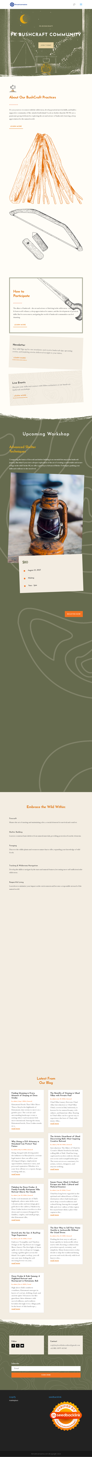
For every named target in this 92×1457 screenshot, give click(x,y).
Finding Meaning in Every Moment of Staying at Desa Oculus (24, 1095)
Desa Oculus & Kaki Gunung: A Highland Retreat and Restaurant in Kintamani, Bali (25, 1278)
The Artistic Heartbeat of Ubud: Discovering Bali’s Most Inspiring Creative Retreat (65, 1139)
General (29, 1101)
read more (15, 1129)
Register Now (74, 614)
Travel (30, 1238)
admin (15, 1101)
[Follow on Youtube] (22, 1345)
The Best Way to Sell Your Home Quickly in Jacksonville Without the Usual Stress (65, 1230)
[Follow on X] (18, 1345)
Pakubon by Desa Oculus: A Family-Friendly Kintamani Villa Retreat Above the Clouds (25, 1189)
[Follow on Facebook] (13, 1345)
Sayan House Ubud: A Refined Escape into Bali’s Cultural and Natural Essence (64, 1184)
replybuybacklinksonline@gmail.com (65, 1345)
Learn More (16, 126)
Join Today (46, 45)
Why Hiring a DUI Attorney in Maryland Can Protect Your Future (25, 1144)
